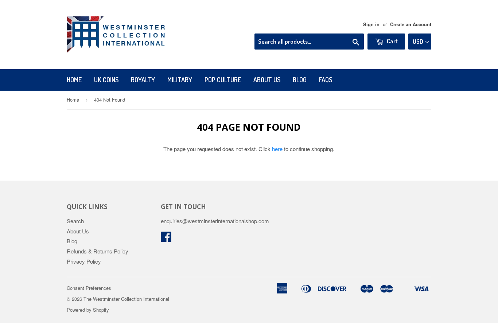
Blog (300, 80)
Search (75, 221)
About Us (266, 80)
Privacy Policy (84, 261)
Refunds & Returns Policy (97, 251)
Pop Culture (223, 80)
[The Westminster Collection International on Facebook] (166, 239)
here (277, 149)
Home (74, 80)
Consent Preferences (89, 287)
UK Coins (106, 80)
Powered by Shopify (88, 309)
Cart (392, 41)
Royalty (143, 80)
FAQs (325, 80)
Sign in (371, 24)
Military (179, 80)
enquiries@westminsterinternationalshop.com (215, 221)
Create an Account (410, 24)
